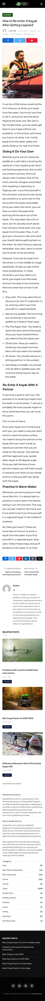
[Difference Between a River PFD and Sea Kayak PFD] (22, 743)
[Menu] (4, 4)
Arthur (13, 31)
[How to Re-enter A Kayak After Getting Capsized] (22, 72)
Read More (7, 681)
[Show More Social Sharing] (40, 40)
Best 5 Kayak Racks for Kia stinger (16, 968)
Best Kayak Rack (9, 875)
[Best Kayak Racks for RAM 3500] (22, 698)
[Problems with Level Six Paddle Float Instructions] (22, 650)
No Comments (17, 34)
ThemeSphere (36, 994)
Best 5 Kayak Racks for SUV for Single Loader (21, 942)
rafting (5, 912)
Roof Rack (7, 916)
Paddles (6, 902)
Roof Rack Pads (9, 921)
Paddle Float (8, 893)
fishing (5, 884)
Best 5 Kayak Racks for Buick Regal (16, 963)
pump (5, 907)
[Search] (41, 4)
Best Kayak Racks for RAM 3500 (17, 718)
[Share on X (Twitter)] (20, 40)
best (4, 865)
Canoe (5, 879)
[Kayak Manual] (22, 4)
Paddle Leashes (9, 898)
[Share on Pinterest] (31, 40)
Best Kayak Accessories (13, 870)
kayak (7, 14)
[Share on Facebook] (8, 40)
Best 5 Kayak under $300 (13, 954)
